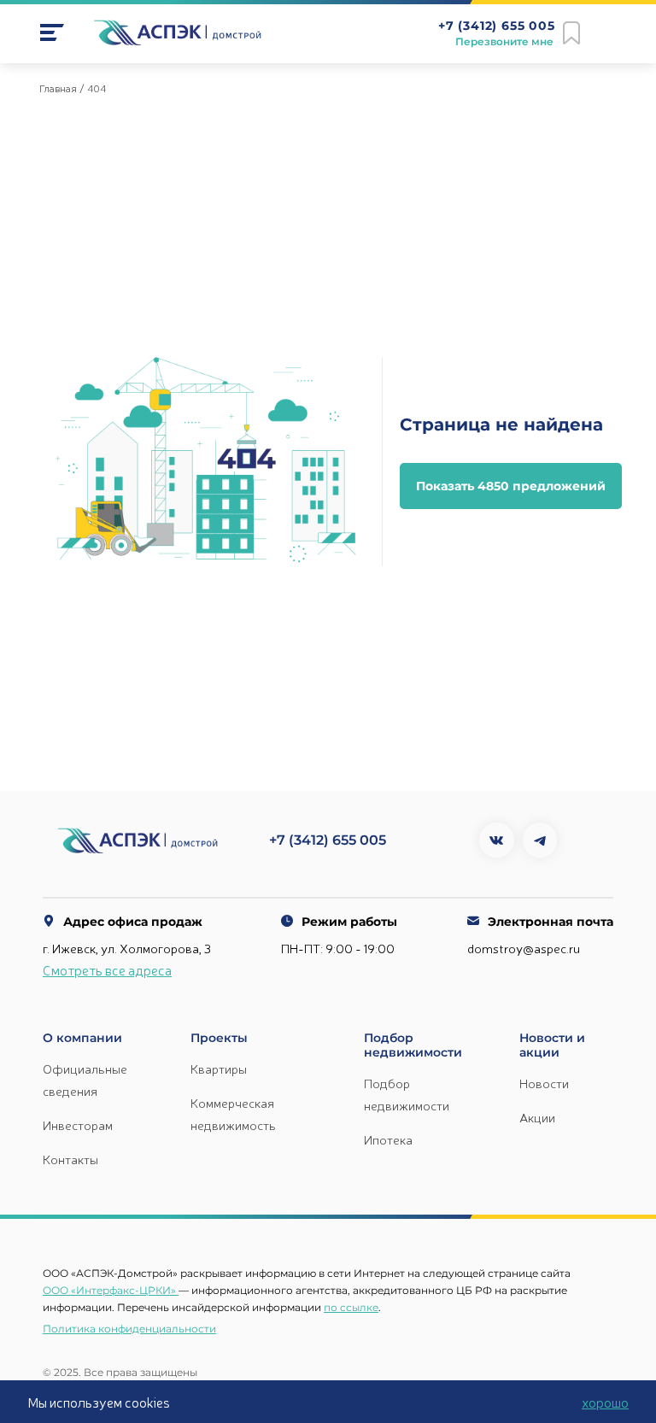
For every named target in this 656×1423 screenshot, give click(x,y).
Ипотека (388, 1139)
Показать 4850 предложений (511, 486)
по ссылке (351, 1307)
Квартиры (218, 1068)
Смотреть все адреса (107, 969)
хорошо (605, 1401)
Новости (544, 1083)
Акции (537, 1117)
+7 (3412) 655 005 (496, 26)
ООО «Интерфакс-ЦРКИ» (109, 1290)
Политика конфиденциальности (129, 1328)
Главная (58, 88)
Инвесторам (78, 1124)
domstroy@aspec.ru (523, 948)
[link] (52, 32)
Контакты (70, 1159)
